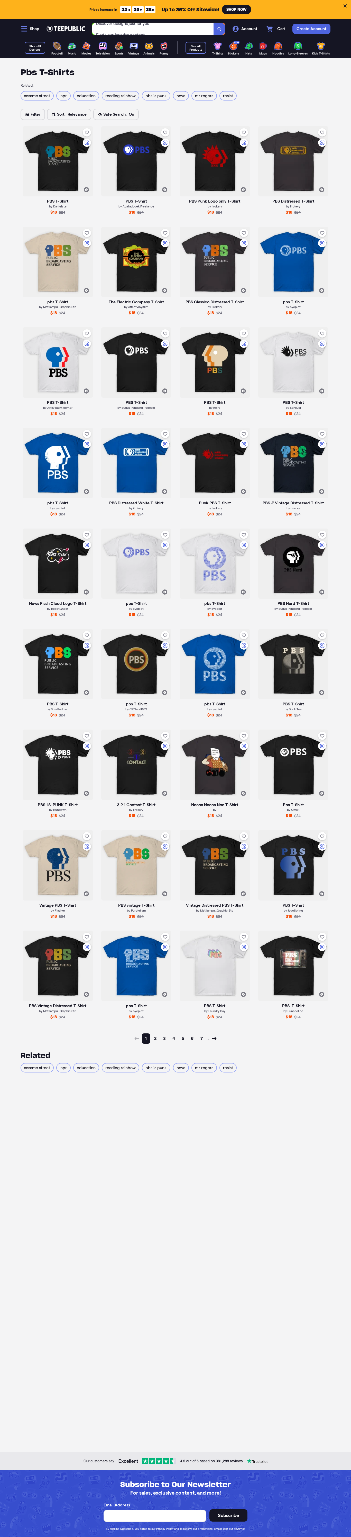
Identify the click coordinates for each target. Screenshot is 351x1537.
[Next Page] (214, 1038)
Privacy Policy (164, 1528)
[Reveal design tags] (86, 189)
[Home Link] (66, 29)
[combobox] (153, 29)
